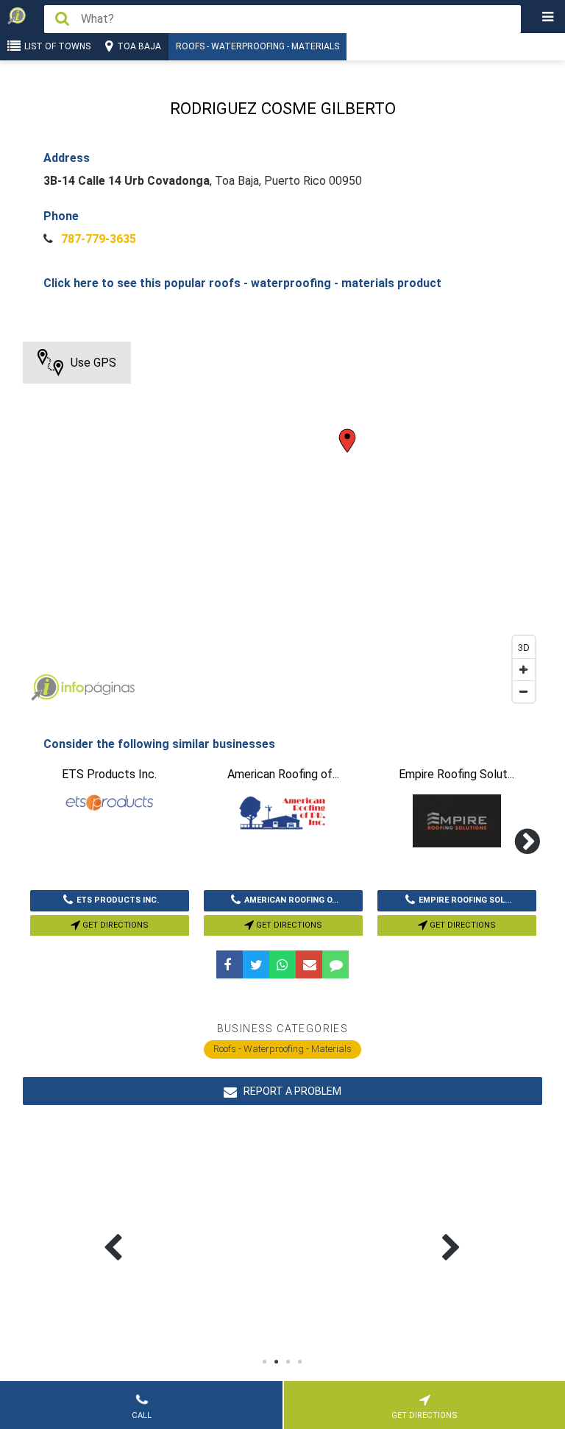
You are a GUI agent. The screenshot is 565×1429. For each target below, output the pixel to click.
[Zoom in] (524, 669)
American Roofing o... (291, 900)
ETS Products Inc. (118, 900)
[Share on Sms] (335, 964)
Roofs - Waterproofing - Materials (257, 46)
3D (524, 647)
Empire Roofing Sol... (465, 900)
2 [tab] (276, 1362)
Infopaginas (45, 687)
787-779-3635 (97, 239)
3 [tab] (288, 1362)
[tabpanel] (190, 1230)
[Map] (283, 526)
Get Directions (114, 925)
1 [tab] (265, 1362)
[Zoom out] (524, 691)
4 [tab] (300, 1362)
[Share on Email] (309, 964)
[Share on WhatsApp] (282, 964)
